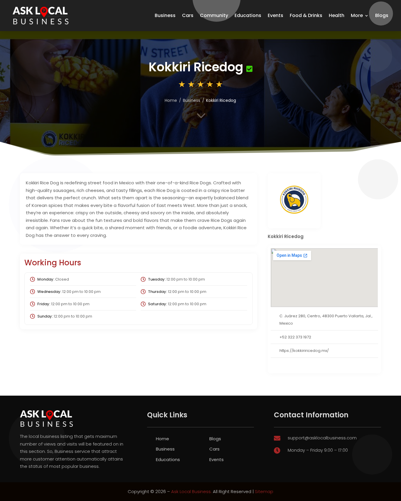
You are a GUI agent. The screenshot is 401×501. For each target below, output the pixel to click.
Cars (187, 15)
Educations (248, 15)
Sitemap (264, 491)
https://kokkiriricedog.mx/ (304, 350)
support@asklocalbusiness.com (322, 438)
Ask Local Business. (191, 491)
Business (165, 15)
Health (336, 15)
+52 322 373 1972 (295, 337)
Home (162, 439)
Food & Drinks (306, 15)
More (357, 15)
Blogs (381, 15)
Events (275, 15)
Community (214, 15)
